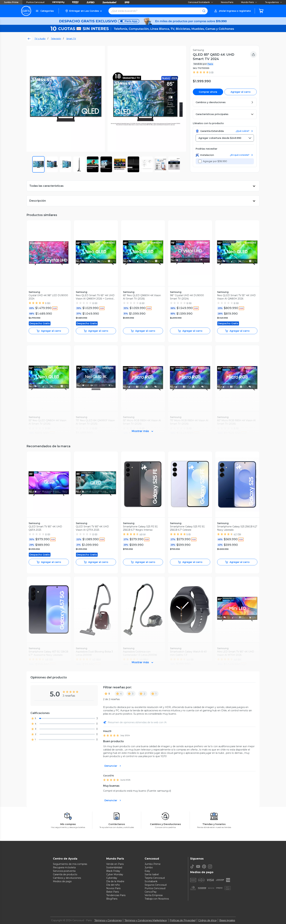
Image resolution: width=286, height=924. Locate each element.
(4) (144, 534)
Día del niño (113, 884)
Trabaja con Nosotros (157, 898)
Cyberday (111, 877)
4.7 (235, 534)
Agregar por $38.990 (215, 161)
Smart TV (71, 38)
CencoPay (151, 891)
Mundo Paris (247, 2)
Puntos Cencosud (35, 2)
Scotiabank (151, 881)
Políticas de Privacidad (182, 920)
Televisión (56, 38)
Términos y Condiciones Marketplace (145, 920)
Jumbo (149, 867)
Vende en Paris (115, 864)
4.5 (141, 534)
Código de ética (207, 920)
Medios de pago (62, 881)
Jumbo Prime (11, 2)
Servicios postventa (64, 870)
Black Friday (113, 870)
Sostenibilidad (114, 867)
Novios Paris (227, 2)
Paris (210, 64)
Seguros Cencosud (156, 884)
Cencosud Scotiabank (199, 2)
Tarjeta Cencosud (155, 877)
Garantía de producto (65, 874)
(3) (212, 72)
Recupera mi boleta (64, 867)
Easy (147, 870)
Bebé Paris (112, 891)
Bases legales (227, 920)
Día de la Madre (115, 881)
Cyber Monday (114, 874)
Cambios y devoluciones (67, 877)
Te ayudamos (272, 2)
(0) (96, 303)
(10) (48, 303)
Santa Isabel (152, 874)
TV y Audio (40, 38)
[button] (83, 11)
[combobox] (225, 138)
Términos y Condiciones (108, 920)
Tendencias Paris (115, 895)
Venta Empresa (154, 895)
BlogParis (111, 898)
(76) (239, 534)
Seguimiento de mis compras (70, 864)
